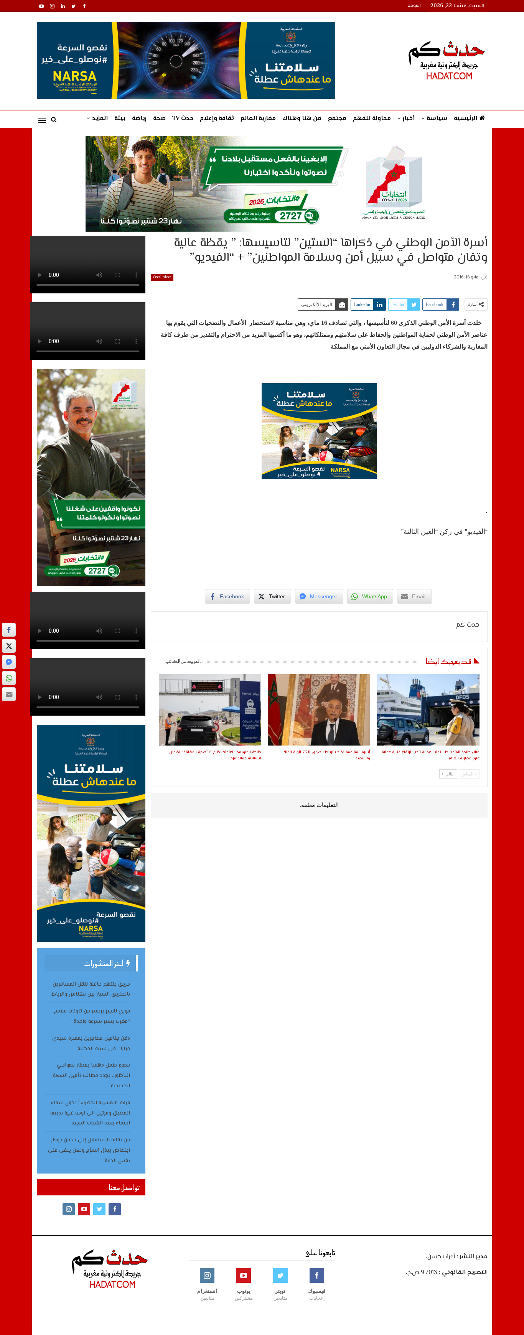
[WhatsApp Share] (9, 678)
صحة (159, 118)
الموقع (414, 6)
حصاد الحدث (162, 277)
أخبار (409, 118)
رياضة (139, 118)
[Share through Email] (9, 694)
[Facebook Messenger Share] (9, 662)
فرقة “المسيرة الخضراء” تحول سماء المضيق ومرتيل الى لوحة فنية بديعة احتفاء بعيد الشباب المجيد (90, 1113)
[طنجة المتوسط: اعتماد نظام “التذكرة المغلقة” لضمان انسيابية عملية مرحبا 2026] (210, 710)
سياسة (437, 118)
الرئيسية (465, 118)
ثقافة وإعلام (217, 118)
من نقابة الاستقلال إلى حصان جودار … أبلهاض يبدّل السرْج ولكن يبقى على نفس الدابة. (88, 1150)
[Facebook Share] (9, 630)
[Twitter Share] (9, 646)
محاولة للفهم (372, 118)
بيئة (119, 118)
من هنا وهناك (301, 118)
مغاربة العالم (258, 118)
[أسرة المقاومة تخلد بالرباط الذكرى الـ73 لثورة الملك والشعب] (319, 710)
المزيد (100, 118)
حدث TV (182, 118)
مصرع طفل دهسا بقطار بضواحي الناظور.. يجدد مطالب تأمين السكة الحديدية (91, 1075)
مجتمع (337, 118)
